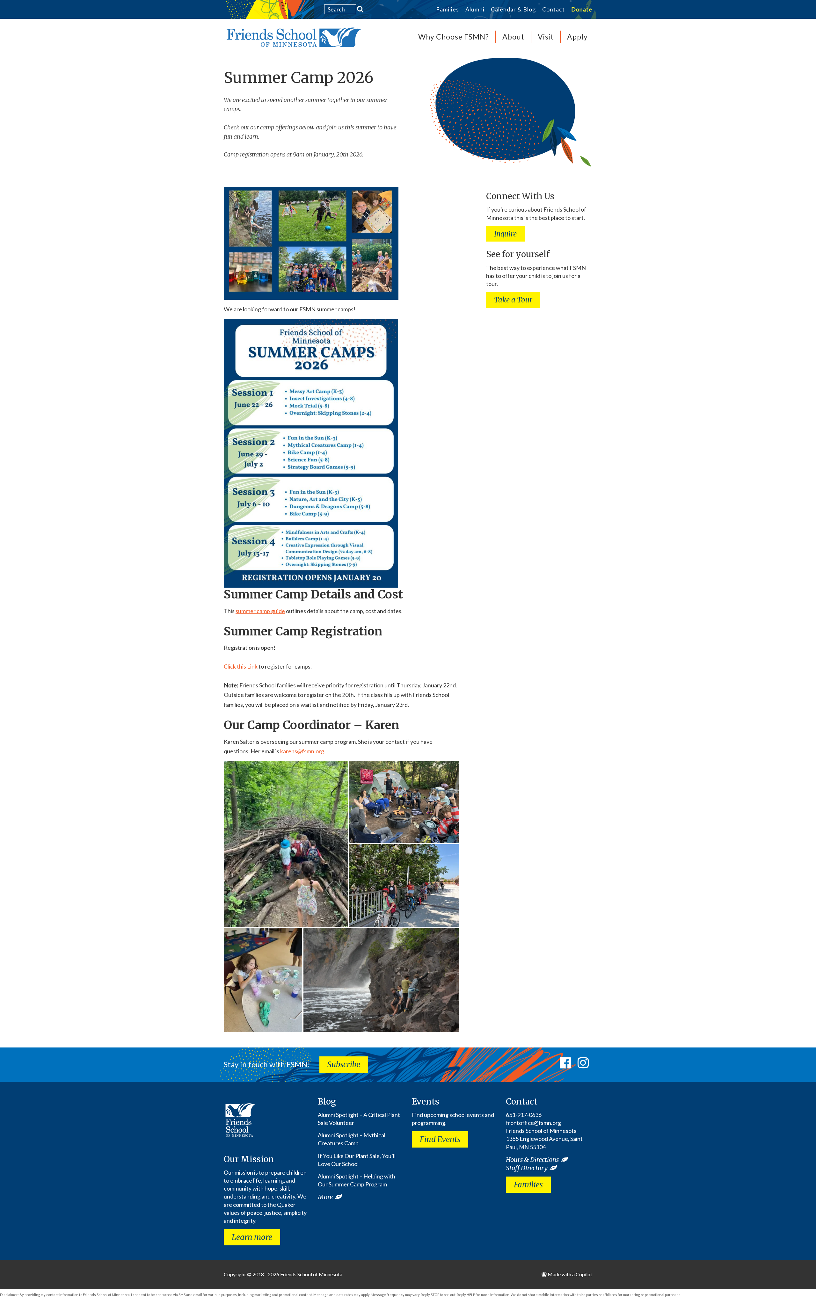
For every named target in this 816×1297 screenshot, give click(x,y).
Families (447, 9)
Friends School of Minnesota (311, 1274)
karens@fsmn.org (302, 751)
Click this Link (241, 666)
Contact (553, 9)
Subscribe (343, 1064)
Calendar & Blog (513, 9)
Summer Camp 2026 (299, 77)
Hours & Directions (532, 1159)
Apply (577, 36)
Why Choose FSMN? (453, 36)
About (513, 36)
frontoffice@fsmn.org (533, 1122)
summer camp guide (260, 610)
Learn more (252, 1237)
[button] (286, 844)
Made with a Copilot (569, 1274)
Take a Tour (513, 299)
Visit (546, 36)
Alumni (474, 9)
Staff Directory (527, 1168)
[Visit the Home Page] (292, 39)
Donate (581, 9)
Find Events (440, 1139)
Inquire (505, 233)
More (325, 1197)
